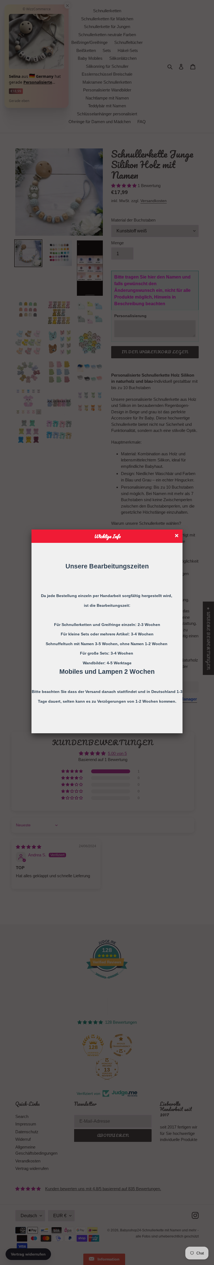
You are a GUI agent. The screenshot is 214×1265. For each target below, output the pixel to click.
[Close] (177, 536)
